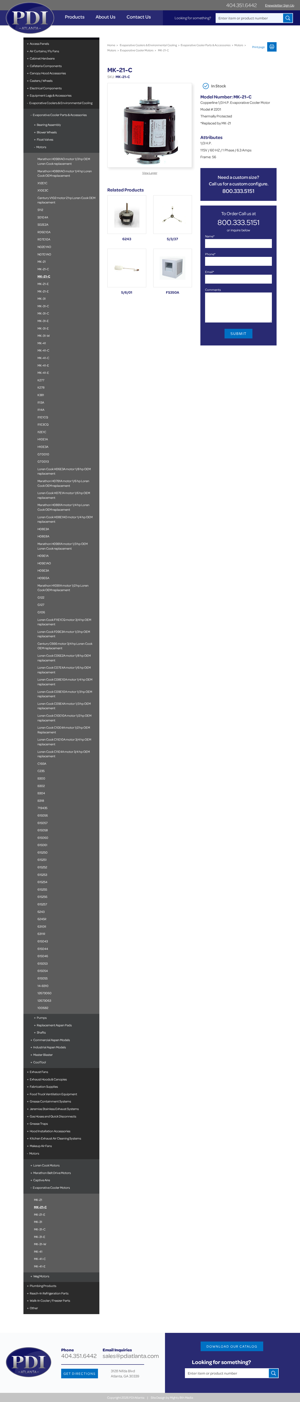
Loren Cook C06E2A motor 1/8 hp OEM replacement (64, 657)
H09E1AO (44, 563)
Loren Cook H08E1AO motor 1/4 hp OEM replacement (65, 519)
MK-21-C (43, 269)
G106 (41, 612)
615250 (43, 852)
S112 (40, 209)
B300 (41, 778)
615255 (42, 889)
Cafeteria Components (46, 66)
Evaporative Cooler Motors (51, 1187)
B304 (41, 793)
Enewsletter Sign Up (279, 5)
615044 (43, 948)
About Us (106, 16)
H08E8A (43, 536)
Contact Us (139, 16)
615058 (43, 830)
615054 (43, 970)
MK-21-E (43, 283)
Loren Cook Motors (46, 1165)
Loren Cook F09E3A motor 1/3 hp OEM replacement (64, 633)
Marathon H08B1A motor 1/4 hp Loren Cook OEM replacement (64, 507)
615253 (42, 874)
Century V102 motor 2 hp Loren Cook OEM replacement (66, 200)
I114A (41, 409)
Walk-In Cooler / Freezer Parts (50, 1300)
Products (75, 16)
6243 (41, 911)
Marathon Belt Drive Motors (52, 1172)
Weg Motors (41, 1276)
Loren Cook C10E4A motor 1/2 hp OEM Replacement (64, 729)
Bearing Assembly (49, 124)
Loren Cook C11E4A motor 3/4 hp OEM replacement (64, 753)
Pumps (42, 1017)
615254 (42, 882)
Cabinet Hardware (42, 58)
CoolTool (39, 1062)
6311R (41, 933)
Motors (41, 147)
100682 (43, 1007)
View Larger (149, 173)
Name (209, 236)
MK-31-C (43, 306)
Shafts (41, 1032)
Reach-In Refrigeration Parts (49, 1293)
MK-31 (42, 298)
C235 (41, 770)
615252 (42, 867)
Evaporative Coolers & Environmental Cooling (60, 103)
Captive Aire (41, 1180)
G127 (41, 604)
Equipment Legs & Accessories (50, 95)
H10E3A (43, 446)
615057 (43, 823)
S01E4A (43, 217)
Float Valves (45, 139)
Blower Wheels (47, 132)
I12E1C (42, 432)
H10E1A (43, 439)
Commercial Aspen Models (51, 1040)
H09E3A (43, 570)
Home (111, 45)
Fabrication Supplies (44, 1086)
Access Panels (39, 43)
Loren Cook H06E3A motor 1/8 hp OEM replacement (64, 471)
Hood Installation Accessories (50, 1131)
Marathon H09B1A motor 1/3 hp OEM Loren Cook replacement (63, 546)
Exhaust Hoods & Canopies (48, 1079)
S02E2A (43, 224)
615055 (43, 978)
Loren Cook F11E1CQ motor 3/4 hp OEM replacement (64, 621)
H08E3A (43, 529)
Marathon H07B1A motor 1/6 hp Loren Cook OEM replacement (63, 483)
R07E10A (44, 239)
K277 (41, 380)
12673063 (44, 1000)
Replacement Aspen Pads (54, 1025)
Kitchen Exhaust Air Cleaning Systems (55, 1138)
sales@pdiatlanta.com (131, 1356)
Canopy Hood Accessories (48, 73)
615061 (42, 845)
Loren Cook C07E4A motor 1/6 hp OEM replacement (64, 669)
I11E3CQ (43, 424)
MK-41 (42, 343)
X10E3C (43, 190)
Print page (258, 47)
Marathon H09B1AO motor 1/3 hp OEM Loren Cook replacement (64, 161)
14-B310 (43, 985)
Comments (213, 289)
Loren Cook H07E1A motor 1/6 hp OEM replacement (64, 495)
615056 (43, 815)
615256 (42, 896)
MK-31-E (43, 321)
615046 (43, 956)
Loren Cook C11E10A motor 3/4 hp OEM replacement (64, 741)
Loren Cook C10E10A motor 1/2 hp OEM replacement (64, 717)
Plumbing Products (43, 1285)
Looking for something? (193, 17)
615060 (43, 837)
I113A (41, 402)
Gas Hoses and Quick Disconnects (53, 1116)
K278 (41, 387)
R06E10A (44, 232)
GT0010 (43, 454)
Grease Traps (39, 1123)
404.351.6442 (241, 5)
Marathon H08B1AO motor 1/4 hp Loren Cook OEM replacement (65, 173)
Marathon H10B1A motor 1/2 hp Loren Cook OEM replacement (63, 587)
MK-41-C (43, 350)
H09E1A (43, 555)
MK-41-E (43, 365)
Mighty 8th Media (181, 1397)
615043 (43, 941)
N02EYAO (44, 246)
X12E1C (42, 183)
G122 (41, 597)
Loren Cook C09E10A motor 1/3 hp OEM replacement (65, 693)
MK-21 (42, 261)
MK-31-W (44, 335)
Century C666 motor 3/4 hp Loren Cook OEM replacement (65, 645)
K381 (41, 395)
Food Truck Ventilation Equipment (53, 1094)
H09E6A (43, 578)
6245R (42, 919)
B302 (41, 785)
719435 (42, 808)
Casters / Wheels (41, 80)
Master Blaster (43, 1054)
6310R (42, 926)
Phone (210, 254)
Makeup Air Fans (41, 1145)
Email (209, 272)
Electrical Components (46, 88)
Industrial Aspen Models (49, 1047)
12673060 (45, 993)
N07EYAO (44, 254)
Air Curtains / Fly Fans (44, 51)
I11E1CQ (43, 417)
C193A (42, 763)
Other (34, 1308)
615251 (42, 859)
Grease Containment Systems (50, 1101)
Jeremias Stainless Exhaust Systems (54, 1108)
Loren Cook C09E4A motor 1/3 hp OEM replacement (64, 705)
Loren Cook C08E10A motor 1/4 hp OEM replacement (65, 681)
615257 (42, 904)
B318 (41, 800)
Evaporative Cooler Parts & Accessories (60, 114)
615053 (43, 963)
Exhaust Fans (39, 1071)
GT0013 (43, 461)
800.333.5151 (238, 191)
